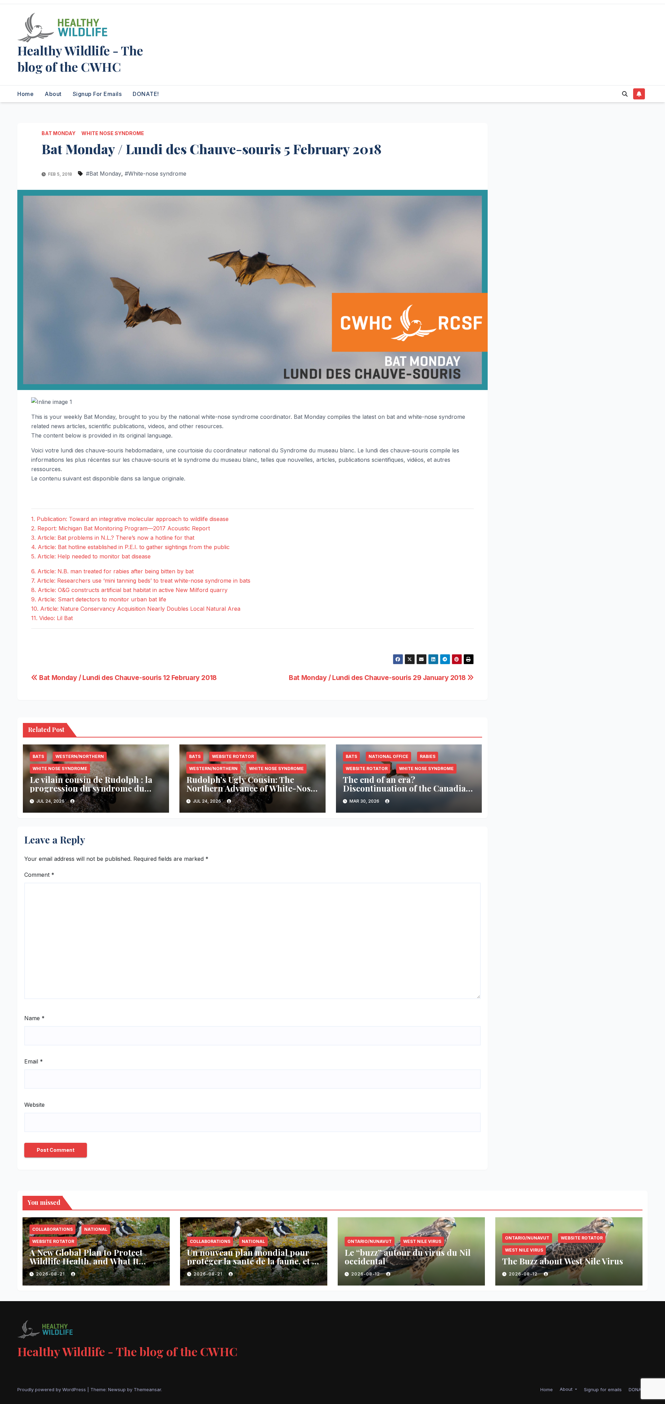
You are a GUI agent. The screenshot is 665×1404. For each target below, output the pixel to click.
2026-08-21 (51, 1274)
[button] (625, 93)
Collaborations (52, 1229)
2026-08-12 (366, 1274)
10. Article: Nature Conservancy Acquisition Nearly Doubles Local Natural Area (135, 608)
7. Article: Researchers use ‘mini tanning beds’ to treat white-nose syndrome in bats (140, 580)
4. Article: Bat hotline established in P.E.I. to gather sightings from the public (130, 547)
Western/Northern (79, 756)
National (95, 1229)
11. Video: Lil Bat (52, 618)
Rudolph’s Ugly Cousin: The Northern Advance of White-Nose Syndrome (250, 788)
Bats (38, 756)
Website (34, 1104)
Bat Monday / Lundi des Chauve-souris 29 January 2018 (378, 677)
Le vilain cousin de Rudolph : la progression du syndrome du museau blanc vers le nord (91, 788)
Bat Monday (59, 133)
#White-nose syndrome (155, 173)
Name (34, 1018)
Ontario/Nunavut (369, 1241)
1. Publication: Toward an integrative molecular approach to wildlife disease (130, 518)
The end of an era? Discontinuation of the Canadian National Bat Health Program (407, 788)
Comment (39, 874)
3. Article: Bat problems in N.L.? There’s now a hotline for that (112, 537)
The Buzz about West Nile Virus (562, 1260)
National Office (388, 756)
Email (33, 1061)
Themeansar (147, 1389)
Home (25, 93)
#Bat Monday (103, 173)
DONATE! (146, 93)
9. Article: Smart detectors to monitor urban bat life (98, 599)
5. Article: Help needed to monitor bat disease (91, 556)
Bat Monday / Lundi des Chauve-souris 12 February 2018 (127, 677)
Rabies (427, 756)
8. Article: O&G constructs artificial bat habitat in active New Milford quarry (129, 589)
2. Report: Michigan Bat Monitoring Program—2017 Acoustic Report (120, 528)
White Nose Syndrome (112, 133)
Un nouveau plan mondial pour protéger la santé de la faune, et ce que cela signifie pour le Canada (253, 1261)
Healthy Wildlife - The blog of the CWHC (80, 58)
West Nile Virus (422, 1241)
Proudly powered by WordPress (52, 1389)
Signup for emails (97, 93)
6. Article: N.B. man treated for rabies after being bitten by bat (112, 571)
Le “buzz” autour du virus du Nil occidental (408, 1256)
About (53, 93)
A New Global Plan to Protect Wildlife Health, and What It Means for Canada (86, 1261)
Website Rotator (233, 756)
